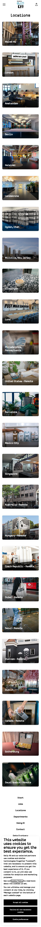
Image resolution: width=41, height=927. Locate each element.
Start (20, 798)
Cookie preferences (20, 919)
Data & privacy (20, 836)
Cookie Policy (17, 881)
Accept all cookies (20, 902)
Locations (20, 810)
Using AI (20, 823)
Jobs (20, 804)
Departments (20, 817)
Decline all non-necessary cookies (20, 911)
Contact (20, 829)
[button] (36, 4)
